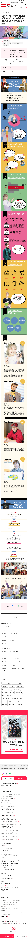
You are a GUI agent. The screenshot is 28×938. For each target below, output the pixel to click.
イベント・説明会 (8, 778)
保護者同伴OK (19, 704)
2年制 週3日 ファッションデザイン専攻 (10, 658)
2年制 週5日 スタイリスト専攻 (8, 655)
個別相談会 (11, 704)
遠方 (9, 689)
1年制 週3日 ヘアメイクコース (8, 643)
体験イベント (10, 695)
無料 (21, 698)
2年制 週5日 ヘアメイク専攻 (8, 637)
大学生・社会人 (16, 689)
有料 (3, 695)
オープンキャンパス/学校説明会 (10, 698)
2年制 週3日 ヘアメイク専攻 (8, 640)
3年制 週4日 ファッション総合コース (10, 651)
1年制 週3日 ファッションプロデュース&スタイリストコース (13, 669)
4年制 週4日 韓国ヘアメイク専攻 (9, 630)
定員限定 (4, 701)
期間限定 (11, 701)
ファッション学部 (16, 683)
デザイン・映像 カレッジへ (21, 7)
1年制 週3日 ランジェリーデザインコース (11, 674)
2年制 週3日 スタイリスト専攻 (8, 665)
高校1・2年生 (20, 686)
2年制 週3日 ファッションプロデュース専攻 (11, 661)
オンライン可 (18, 701)
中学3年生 (4, 686)
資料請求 (20, 778)
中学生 (12, 692)
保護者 (4, 689)
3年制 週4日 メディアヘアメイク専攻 (10, 633)
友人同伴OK (5, 692)
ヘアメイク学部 (6, 683)
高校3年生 (11, 686)
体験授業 (4, 704)
